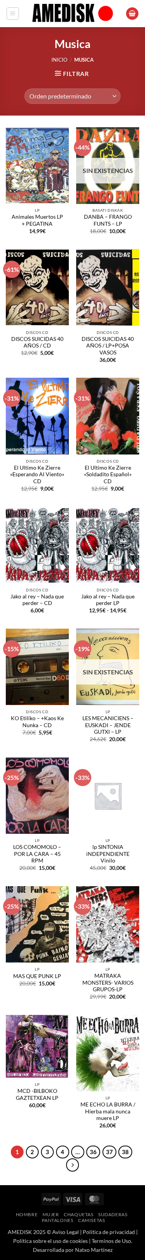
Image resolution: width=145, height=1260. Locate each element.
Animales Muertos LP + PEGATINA (37, 220)
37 (109, 1151)
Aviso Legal (65, 1232)
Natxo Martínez (94, 1249)
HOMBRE (27, 1214)
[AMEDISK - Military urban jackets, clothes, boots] (72, 13)
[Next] (72, 1165)
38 (125, 1151)
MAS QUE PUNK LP (37, 976)
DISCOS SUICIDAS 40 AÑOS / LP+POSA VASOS (108, 346)
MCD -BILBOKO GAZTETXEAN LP (37, 1094)
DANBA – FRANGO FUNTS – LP (108, 220)
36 (93, 1151)
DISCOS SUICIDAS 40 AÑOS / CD (37, 342)
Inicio (59, 60)
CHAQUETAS (79, 1214)
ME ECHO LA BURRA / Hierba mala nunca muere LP (107, 1111)
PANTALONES (57, 1220)
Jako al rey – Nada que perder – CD (37, 600)
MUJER (51, 1214)
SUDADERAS (113, 1214)
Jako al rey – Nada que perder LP (108, 600)
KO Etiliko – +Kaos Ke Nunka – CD (37, 721)
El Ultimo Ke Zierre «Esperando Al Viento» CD (37, 474)
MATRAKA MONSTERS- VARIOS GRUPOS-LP (107, 982)
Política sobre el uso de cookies (50, 1241)
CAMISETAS (91, 1220)
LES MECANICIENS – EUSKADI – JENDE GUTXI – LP (107, 725)
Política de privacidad (109, 1232)
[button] (13, 13)
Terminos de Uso (111, 1241)
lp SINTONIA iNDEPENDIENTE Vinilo (108, 854)
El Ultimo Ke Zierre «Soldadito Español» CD (107, 474)
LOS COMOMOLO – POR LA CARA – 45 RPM (37, 854)
